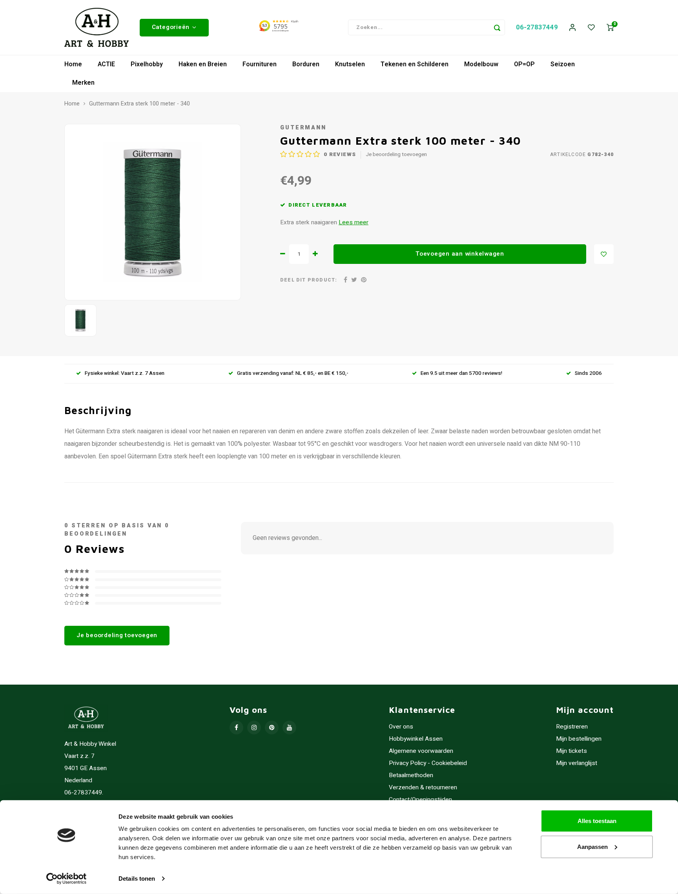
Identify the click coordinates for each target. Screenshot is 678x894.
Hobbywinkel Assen (416, 738)
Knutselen (350, 64)
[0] (610, 27)
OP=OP (524, 64)
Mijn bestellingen (578, 738)
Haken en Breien (203, 64)
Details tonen (136, 878)
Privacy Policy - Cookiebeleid (428, 763)
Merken (83, 82)
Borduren (305, 64)
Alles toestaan (597, 821)
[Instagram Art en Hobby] (254, 727)
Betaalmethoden (411, 775)
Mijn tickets (571, 751)
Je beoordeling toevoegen (396, 154)
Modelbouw (481, 64)
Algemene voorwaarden (421, 751)
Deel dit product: (308, 280)
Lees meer (353, 222)
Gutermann (303, 128)
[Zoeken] (497, 27)
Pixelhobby (147, 64)
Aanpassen (592, 846)
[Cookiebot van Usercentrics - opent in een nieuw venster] (66, 879)
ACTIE (106, 64)
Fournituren (259, 64)
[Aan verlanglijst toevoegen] (604, 254)
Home (73, 64)
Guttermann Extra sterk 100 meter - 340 (139, 104)
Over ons (401, 726)
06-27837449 (537, 27)
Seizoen (562, 64)
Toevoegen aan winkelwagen (460, 253)
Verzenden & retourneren (423, 787)
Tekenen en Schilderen (414, 64)
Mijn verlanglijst (576, 763)
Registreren (572, 726)
